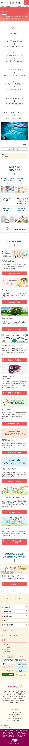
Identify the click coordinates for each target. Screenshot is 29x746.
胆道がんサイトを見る (14, 424)
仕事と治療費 (7, 612)
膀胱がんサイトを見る (14, 360)
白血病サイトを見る (14, 512)
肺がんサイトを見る (14, 273)
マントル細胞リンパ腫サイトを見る (14, 542)
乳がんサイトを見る (14, 302)
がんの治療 (7, 607)
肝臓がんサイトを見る (14, 393)
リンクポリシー (7, 647)
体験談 (5, 620)
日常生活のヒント (8, 616)
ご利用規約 (5, 725)
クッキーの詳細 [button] (14, 743)
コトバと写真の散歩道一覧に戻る (11, 149)
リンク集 (6, 645)
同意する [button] (14, 740)
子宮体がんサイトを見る (14, 452)
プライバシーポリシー (7, 727)
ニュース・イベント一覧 (10, 635)
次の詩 (24, 144)
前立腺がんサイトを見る (14, 329)
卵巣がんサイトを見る (14, 481)
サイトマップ (7, 649)
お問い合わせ (7, 651)
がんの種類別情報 (8, 625)
